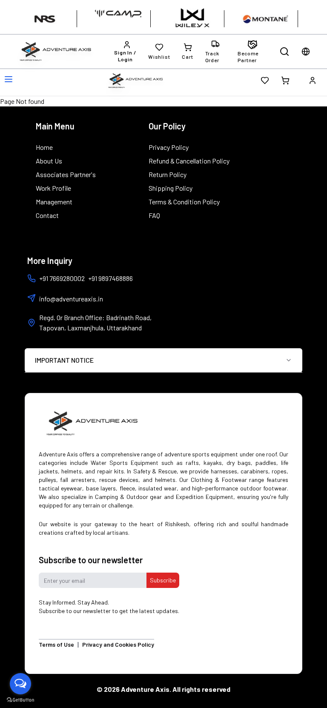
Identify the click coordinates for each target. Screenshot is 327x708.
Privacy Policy (169, 147)
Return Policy (167, 174)
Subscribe (163, 580)
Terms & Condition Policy (184, 202)
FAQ (154, 215)
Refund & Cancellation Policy (189, 161)
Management (54, 202)
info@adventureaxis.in (71, 299)
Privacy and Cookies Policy (118, 644)
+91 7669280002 (62, 278)
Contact (47, 215)
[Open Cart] (285, 80)
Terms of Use (56, 644)
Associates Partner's (66, 174)
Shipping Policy (170, 188)
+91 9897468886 (110, 278)
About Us (49, 161)
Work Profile (53, 188)
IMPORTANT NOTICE (64, 360)
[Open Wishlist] (264, 80)
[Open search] (284, 51)
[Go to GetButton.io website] (20, 699)
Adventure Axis (145, 689)
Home (44, 147)
